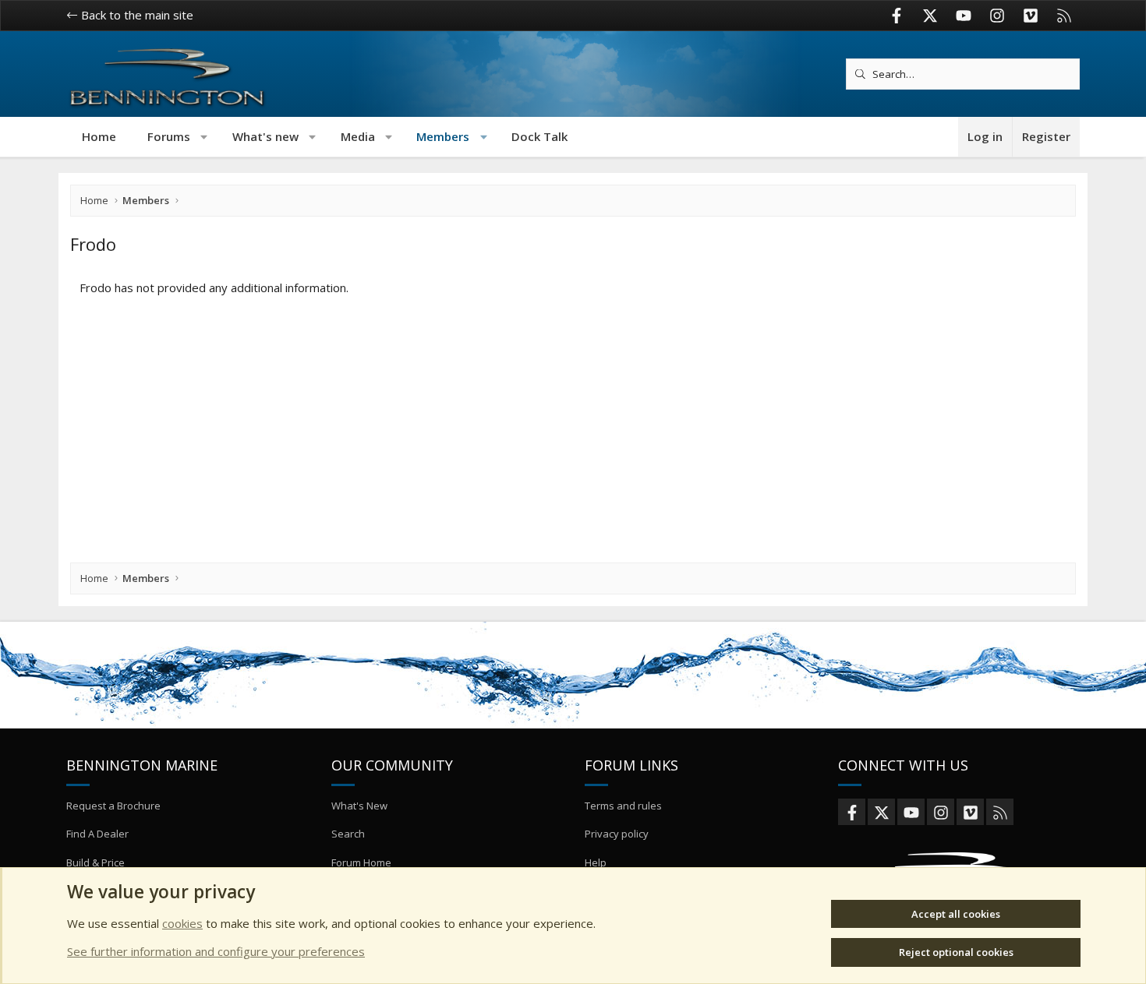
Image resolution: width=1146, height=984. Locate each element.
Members (442, 136)
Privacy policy (617, 834)
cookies (182, 923)
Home (99, 136)
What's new (265, 136)
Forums (168, 136)
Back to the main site (135, 15)
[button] (205, 137)
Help (596, 862)
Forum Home (361, 862)
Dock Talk (539, 136)
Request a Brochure (113, 806)
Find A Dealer (97, 834)
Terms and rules (623, 806)
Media (358, 136)
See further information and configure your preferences (216, 951)
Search (348, 834)
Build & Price (95, 862)
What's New (359, 806)
